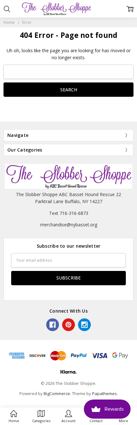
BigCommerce (57, 393)
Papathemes (104, 393)
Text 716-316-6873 (68, 213)
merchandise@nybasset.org (68, 225)
